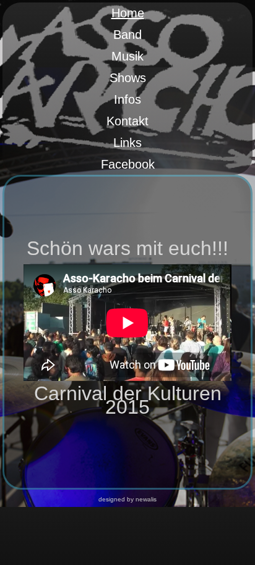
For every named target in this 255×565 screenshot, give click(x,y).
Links (127, 142)
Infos (127, 99)
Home (127, 13)
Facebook (128, 164)
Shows (128, 78)
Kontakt (127, 121)
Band (127, 34)
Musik (127, 56)
